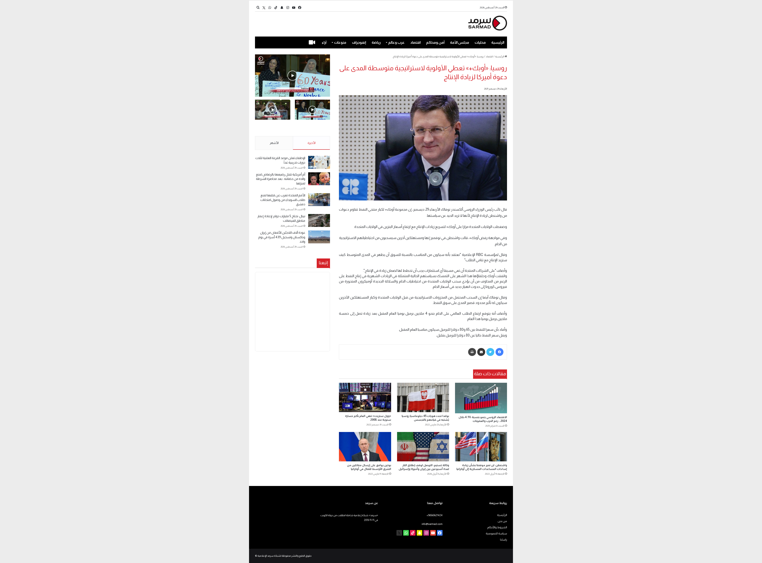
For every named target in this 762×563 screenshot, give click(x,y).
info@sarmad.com (432, 524)
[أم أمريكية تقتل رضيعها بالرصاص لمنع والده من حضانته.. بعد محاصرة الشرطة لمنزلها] (319, 178)
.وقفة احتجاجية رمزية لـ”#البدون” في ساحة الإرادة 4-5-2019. (313, 128)
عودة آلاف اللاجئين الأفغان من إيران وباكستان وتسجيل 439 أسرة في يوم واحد (281, 237)
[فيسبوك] (499, 352)
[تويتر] (490, 352)
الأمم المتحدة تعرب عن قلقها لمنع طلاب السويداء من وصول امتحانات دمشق (282, 200)
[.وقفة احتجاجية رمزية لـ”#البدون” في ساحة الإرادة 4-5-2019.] (292, 75)
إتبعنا (323, 262)
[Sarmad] (487, 23)
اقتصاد (415, 42)
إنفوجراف (359, 42)
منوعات (340, 42)
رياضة (376, 42)
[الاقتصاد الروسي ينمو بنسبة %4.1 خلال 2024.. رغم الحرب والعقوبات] (481, 398)
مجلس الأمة (459, 42)
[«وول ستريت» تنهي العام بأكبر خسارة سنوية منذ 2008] (365, 397)
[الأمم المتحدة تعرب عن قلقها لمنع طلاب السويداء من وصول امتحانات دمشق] (319, 199)
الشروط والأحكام (497, 527)
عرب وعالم (396, 42)
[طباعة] (472, 352)
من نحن (502, 521)
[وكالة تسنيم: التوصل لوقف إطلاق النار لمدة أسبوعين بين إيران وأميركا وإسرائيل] (423, 446)
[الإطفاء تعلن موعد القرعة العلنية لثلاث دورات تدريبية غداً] (319, 162)
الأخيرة (312, 143)
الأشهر (274, 143)
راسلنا (503, 539)
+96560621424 (435, 515)
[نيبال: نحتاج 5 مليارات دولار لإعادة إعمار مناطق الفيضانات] (319, 220)
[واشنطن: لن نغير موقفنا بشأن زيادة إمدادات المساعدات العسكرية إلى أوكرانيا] (481, 446)
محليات (480, 42)
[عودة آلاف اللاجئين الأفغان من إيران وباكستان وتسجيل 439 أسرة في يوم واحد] (319, 236)
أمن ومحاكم (435, 42)
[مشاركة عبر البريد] (481, 352)
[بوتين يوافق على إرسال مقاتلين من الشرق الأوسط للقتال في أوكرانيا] (365, 446)
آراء (324, 42)
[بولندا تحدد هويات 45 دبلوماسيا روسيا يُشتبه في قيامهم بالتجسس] (423, 397)
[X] (264, 7)
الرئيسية (497, 42)
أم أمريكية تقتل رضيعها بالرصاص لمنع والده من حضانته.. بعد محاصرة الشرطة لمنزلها (280, 179)
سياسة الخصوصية (496, 533)
